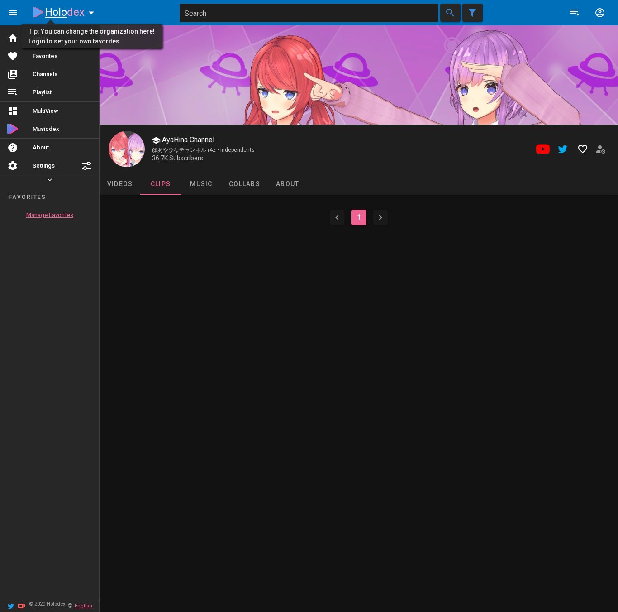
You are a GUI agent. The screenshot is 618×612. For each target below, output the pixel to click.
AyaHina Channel (187, 139)
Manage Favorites (49, 215)
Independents (237, 150)
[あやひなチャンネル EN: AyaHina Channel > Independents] (127, 149)
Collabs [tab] (244, 184)
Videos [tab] (120, 184)
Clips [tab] (161, 184)
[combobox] (309, 13)
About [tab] (287, 184)
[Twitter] (10, 605)
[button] (86, 165)
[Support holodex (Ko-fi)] (21, 605)
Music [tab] (201, 184)
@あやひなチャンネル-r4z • (186, 150)
